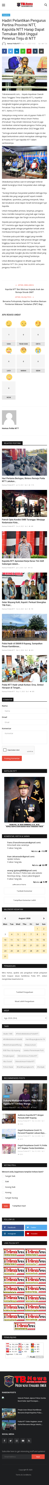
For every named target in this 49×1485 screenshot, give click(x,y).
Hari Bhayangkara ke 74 (35, 1039)
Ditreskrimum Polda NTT (24, 1061)
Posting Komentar (12, 758)
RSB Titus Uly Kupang (11, 1050)
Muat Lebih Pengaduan (24, 1001)
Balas (35, 851)
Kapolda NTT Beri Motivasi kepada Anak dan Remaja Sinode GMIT (24, 290)
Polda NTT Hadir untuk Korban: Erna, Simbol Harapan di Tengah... (23, 686)
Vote (6, 1206)
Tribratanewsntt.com (11, 94)
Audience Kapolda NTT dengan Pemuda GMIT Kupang (31, 1116)
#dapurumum (30, 1045)
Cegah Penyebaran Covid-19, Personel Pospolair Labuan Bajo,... (32, 1131)
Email (4, 717)
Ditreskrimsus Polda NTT (27, 1056)
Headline (6, 15)
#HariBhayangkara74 (25, 1067)
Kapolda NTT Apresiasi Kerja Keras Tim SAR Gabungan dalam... (23, 562)
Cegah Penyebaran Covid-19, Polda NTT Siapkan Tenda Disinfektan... (32, 1146)
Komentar (7, 699)
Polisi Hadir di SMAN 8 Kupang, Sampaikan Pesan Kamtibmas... (22, 645)
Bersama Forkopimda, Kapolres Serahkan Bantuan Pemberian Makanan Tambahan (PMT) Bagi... (24, 302)
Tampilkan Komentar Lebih (24, 900)
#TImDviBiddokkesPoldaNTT (27, 1034)
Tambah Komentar (24, 891)
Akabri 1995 (7, 1034)
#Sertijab (40, 1067)
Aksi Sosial (7, 1061)
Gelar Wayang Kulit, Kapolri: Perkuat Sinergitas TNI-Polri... (24, 603)
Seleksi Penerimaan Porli (34, 1050)
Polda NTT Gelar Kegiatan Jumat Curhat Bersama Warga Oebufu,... (30, 1423)
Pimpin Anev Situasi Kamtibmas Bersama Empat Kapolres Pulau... (30, 1411)
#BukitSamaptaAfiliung (12, 1045)
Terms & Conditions (23, 1475)
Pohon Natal (8, 1067)
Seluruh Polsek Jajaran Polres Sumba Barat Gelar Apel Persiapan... (32, 1399)
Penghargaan (8, 1056)
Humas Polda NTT (14, 43)
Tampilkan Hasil (19, 1206)
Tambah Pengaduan (24, 992)
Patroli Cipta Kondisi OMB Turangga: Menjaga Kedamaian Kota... (23, 521)
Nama (5, 706)
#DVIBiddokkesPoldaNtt (12, 1039)
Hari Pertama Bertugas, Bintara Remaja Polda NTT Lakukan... (23, 480)
